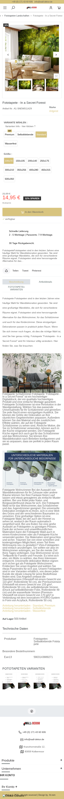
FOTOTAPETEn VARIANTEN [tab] (16, 288)
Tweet (25, 270)
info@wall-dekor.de (43, 1)
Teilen (15, 270)
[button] (6, 271)
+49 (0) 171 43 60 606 (22, 1)
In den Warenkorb (33, 212)
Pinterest (36, 270)
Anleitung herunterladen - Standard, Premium (28, 605)
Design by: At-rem (46, 795)
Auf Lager (7, 618)
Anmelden (50, 7)
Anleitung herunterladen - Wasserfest (23, 610)
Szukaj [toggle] (13, 7)
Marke (52, 107)
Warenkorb (59, 7)
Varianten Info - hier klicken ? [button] (20, 126)
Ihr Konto (7, 775)
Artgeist (53, 111)
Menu (4, 7)
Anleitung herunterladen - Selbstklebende (26, 608)
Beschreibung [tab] (16, 281)
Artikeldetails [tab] (45, 281)
